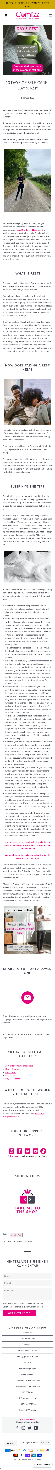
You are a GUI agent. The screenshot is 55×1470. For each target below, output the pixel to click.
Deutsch (9, 1443)
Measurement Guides (27, 1350)
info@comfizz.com (27, 1398)
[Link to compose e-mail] (27, 997)
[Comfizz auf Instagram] (23, 1428)
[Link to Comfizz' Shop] (27, 1201)
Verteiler (27, 1362)
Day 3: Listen (11, 1075)
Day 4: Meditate (12, 1078)
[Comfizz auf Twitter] (30, 1428)
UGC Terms (27, 1392)
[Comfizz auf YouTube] (36, 1428)
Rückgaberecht (27, 1374)
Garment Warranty (27, 1410)
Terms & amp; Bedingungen (27, 1386)
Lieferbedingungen (27, 1368)
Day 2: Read (10, 1072)
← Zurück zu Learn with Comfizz (27, 1328)
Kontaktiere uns (27, 1338)
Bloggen (27, 1344)
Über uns (27, 1332)
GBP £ (44, 1442)
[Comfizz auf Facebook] (17, 1428)
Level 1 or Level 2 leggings (29, 230)
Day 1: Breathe (12, 1069)
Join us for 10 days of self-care (19, 1065)
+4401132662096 (27, 1404)
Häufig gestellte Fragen (27, 1356)
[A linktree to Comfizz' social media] (27, 1152)
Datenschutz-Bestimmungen (27, 1380)
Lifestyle (16, 1235)
